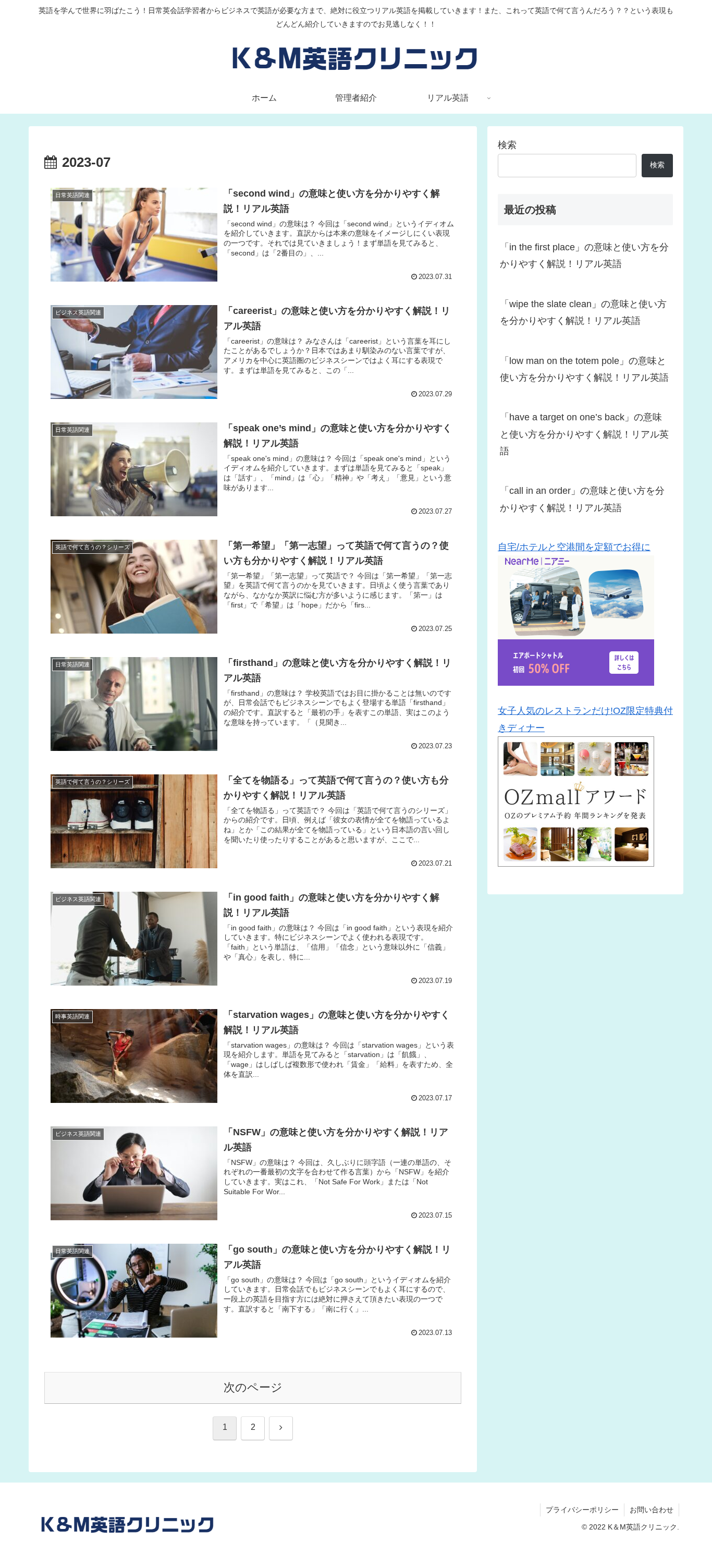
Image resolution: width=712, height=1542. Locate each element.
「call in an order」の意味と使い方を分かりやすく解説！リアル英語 (582, 499)
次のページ (253, 1387)
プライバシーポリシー (582, 1509)
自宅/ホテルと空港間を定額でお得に (574, 547)
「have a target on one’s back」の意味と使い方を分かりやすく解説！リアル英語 (584, 434)
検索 (507, 145)
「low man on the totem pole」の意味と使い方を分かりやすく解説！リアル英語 (584, 369)
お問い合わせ (651, 1509)
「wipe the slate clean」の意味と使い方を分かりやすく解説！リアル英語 (583, 312)
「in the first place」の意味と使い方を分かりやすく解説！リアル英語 (584, 255)
